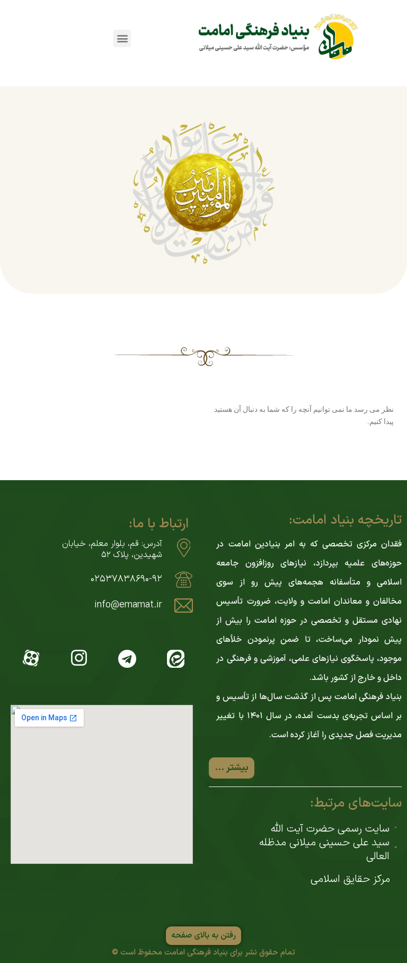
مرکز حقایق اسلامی (350, 879)
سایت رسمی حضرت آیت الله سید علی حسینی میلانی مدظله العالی (324, 842)
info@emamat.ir (128, 605)
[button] (122, 38)
